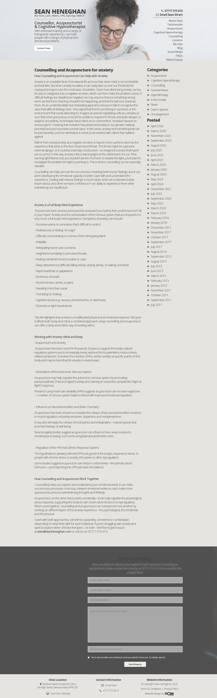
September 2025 (161, 140)
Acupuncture (175, 28)
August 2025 (158, 145)
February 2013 (160, 280)
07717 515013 (111, 690)
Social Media (175, 52)
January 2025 (159, 169)
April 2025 (157, 160)
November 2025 (161, 136)
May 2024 (157, 179)
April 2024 (157, 184)
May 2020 (157, 203)
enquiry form (135, 572)
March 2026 (158, 131)
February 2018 (160, 218)
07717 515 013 (151, 568)
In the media (158, 100)
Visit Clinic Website (60, 693)
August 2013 (158, 261)
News (154, 104)
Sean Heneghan (60, 11)
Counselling (176, 36)
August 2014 (158, 252)
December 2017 (161, 227)
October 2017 (159, 237)
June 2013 (157, 271)
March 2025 (158, 164)
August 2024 (158, 174)
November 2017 (161, 232)
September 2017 (161, 242)
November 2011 (161, 290)
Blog (180, 48)
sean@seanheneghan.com (54, 531)
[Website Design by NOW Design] (169, 693)
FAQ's (179, 56)
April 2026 (157, 126)
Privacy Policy (171, 657)
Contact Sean (43, 48)
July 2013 (156, 266)
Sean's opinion (159, 109)
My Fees (178, 44)
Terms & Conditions (150, 688)
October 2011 (159, 295)
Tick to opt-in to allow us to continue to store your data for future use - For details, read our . (134, 657)
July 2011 (156, 305)
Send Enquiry (135, 664)
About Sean (176, 21)
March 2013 (158, 276)
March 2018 (158, 213)
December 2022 (161, 189)
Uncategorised (160, 114)
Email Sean (111, 685)
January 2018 (159, 222)
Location (177, 40)
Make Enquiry (174, 59)
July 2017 (156, 247)
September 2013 (161, 256)
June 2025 (157, 155)
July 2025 (156, 150)
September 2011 (161, 300)
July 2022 (156, 194)
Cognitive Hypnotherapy (168, 32)
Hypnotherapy (159, 95)
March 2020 (158, 208)
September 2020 (161, 198)
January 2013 (159, 285)
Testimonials (175, 24)
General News (159, 90)
